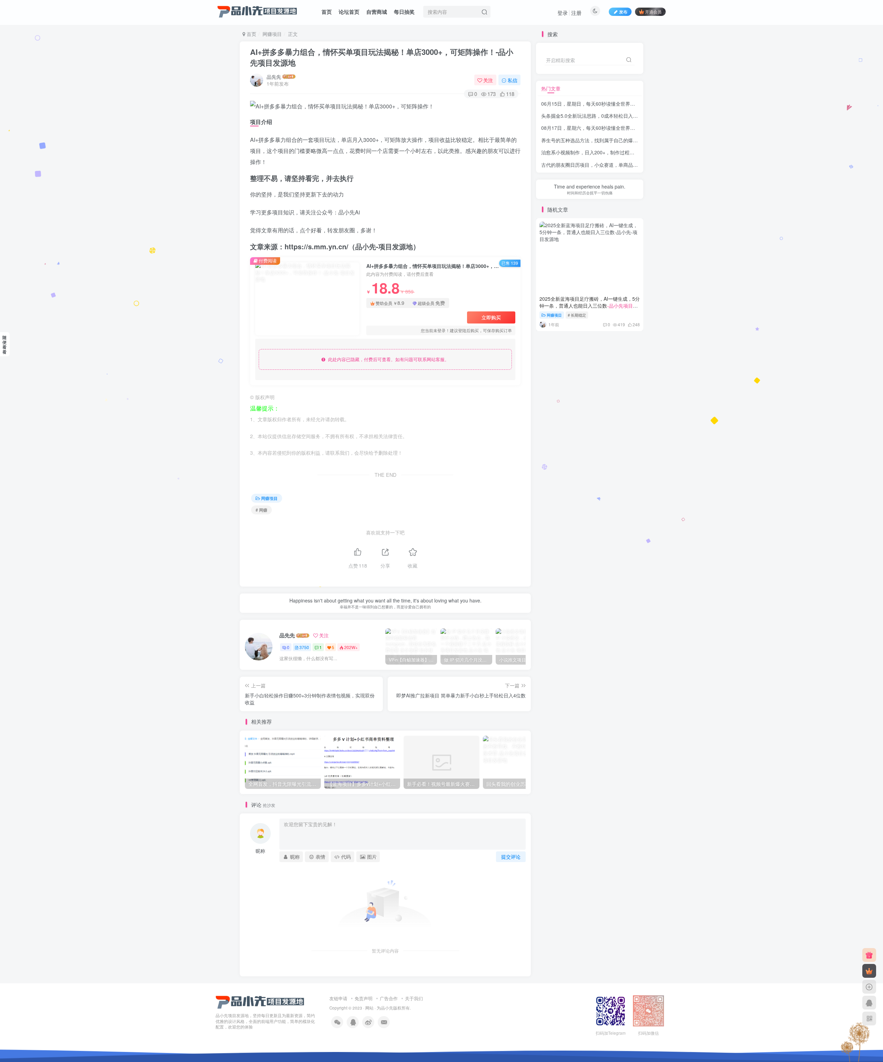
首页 (326, 12)
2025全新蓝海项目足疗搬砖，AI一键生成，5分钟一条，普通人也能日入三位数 (589, 305)
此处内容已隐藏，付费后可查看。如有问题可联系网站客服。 (387, 359)
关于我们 (414, 998)
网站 (369, 1008)
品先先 (274, 76)
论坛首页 (349, 12)
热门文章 (550, 88)
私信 (512, 80)
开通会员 (653, 12)
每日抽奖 (404, 12)
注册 (576, 12)
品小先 (387, 1008)
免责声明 (364, 998)
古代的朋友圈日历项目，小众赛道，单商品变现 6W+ (617, 164)
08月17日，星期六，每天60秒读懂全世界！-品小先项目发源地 (608, 127)
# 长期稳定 (577, 315)
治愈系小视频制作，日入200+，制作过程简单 (610, 152)
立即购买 (491, 317)
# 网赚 (261, 510)
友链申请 (338, 998)
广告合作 (389, 998)
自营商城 (376, 12)
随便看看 (4, 344)
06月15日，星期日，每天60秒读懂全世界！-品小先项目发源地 (608, 103)
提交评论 (510, 856)
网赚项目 (272, 33)
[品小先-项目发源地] (260, 1001)
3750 (304, 647)
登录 (562, 12)
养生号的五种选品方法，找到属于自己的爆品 (609, 140)
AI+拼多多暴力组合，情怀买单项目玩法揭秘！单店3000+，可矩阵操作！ (381, 57)
